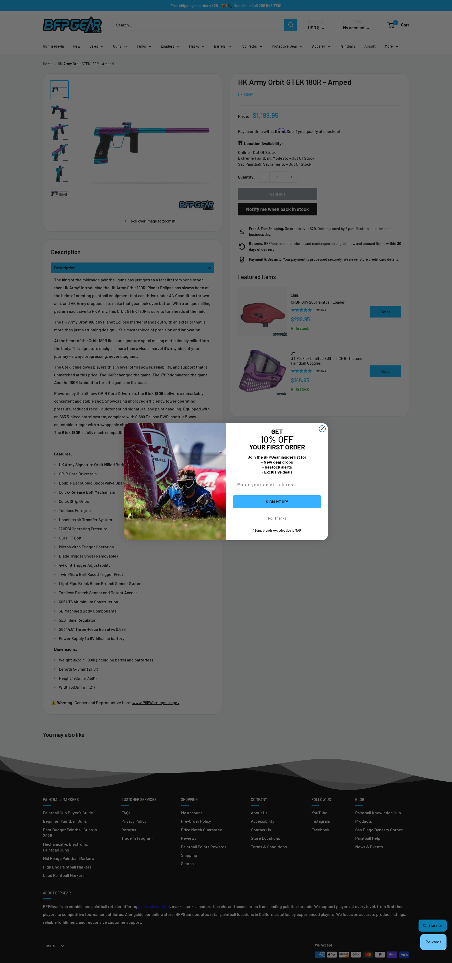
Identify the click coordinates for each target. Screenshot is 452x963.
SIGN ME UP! (277, 501)
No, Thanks (277, 518)
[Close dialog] (322, 429)
